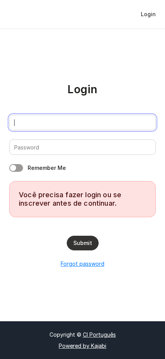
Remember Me (47, 167)
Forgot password (82, 263)
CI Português (99, 334)
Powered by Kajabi (82, 345)
